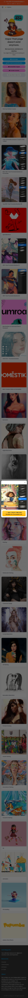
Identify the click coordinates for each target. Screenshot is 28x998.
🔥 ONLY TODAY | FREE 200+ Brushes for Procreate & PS (14, 513)
